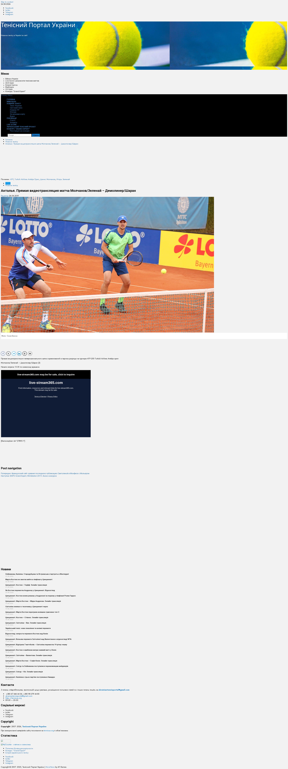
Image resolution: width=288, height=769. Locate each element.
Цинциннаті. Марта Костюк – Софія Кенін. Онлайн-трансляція (31, 661)
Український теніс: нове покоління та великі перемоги (28, 628)
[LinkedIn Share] (19, 353)
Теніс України (16, 105)
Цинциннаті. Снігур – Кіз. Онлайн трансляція (24, 672)
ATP (12, 179)
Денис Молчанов (47, 179)
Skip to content (7, 2)
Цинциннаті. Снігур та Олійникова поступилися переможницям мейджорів (36, 666)
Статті (12, 120)
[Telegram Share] (14, 353)
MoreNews (50, 767)
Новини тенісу (14, 104)
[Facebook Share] (3, 353)
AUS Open (9, 83)
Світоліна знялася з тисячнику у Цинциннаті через (26, 607)
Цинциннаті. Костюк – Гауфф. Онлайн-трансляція (26, 585)
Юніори (13, 112)
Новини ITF (14, 110)
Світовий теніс (16, 108)
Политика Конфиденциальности (19, 748)
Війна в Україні (11, 79)
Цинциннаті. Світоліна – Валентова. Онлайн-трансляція (28, 655)
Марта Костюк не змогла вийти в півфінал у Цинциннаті (28, 579)
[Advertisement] (68, 54)
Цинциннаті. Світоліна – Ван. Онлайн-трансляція (25, 623)
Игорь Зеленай (63, 179)
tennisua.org (49, 730)
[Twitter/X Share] (8, 353)
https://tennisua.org (13, 698)
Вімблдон (9, 87)
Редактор (5, 195)
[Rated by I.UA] (6, 742)
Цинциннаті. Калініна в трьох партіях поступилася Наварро (30, 677)
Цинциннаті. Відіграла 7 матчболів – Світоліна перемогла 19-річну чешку (36, 645)
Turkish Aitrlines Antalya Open (27, 179)
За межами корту (17, 114)
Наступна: (29, 476)
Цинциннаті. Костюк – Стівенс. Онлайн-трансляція (26, 617)
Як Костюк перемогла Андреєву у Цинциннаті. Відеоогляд (30, 590)
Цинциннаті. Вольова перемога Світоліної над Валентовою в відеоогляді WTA (38, 639)
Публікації (12, 118)
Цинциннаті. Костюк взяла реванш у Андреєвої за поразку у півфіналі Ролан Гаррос (40, 596)
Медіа (7, 183)
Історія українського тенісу (16, 752)
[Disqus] (144, 505)
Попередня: (45, 473)
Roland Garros (11, 85)
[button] (6, 95)
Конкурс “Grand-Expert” (15, 91)
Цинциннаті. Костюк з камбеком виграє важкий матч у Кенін (30, 650)
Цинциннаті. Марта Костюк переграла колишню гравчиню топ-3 (32, 612)
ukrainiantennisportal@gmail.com (18, 696)
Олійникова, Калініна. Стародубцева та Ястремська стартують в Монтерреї (37, 574)
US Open (9, 89)
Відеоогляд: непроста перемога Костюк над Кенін (26, 634)
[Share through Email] (30, 353)
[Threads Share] (24, 353)
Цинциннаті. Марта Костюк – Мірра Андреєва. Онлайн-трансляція (33, 601)
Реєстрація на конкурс (20, 131)
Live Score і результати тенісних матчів (22, 81)
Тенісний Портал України (38, 25)
